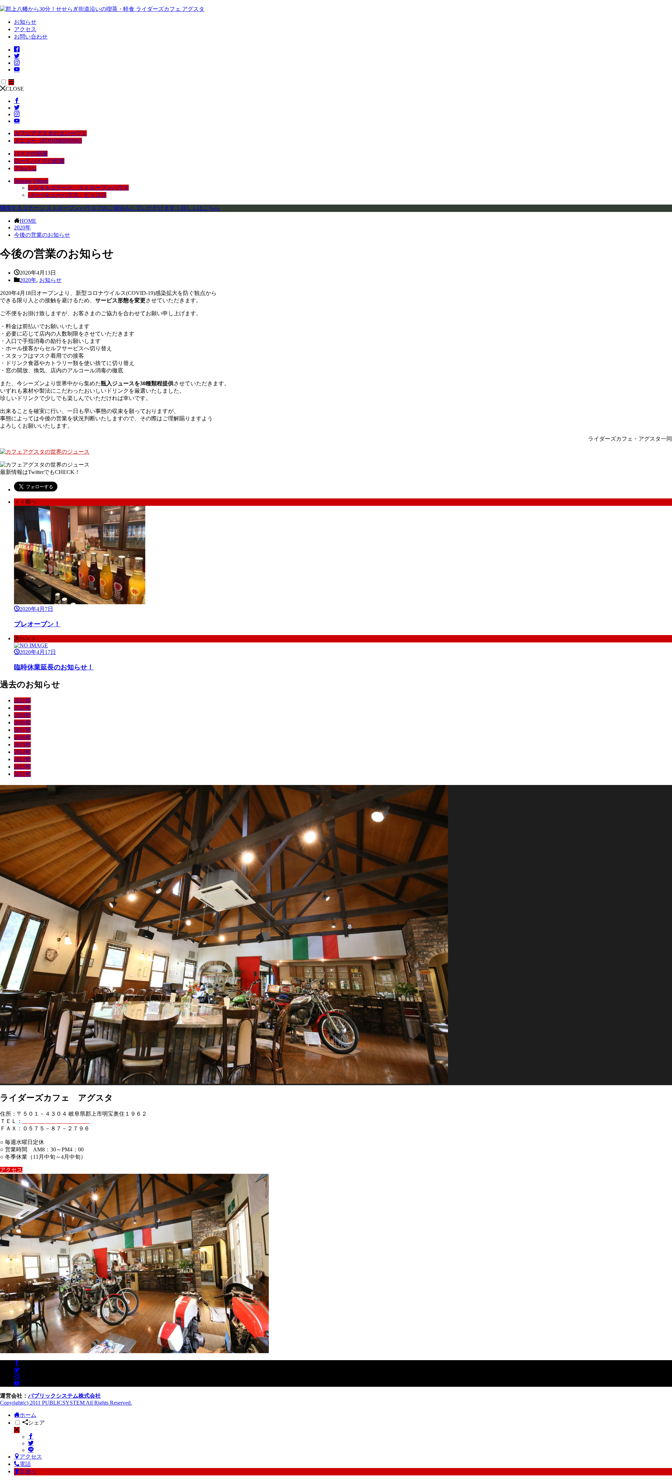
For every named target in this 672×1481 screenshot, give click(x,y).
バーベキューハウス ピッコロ (67, 195)
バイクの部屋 (31, 154)
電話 (25, 1464)
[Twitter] (31, 1443)
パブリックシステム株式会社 (64, 1396)
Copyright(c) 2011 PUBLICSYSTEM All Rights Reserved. (66, 1403)
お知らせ (25, 22)
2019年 (22, 715)
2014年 (22, 752)
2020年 (22, 227)
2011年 (22, 774)
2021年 (22, 700)
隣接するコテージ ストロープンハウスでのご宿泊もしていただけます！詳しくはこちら (110, 208)
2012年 (22, 767)
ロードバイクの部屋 (39, 161)
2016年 (22, 737)
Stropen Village (31, 181)
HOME (28, 221)
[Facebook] (31, 1437)
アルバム (25, 168)
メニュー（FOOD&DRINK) (48, 141)
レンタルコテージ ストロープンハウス (78, 188)
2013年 (22, 759)
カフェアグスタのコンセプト (50, 133)
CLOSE (15, 89)
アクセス (25, 29)
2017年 (22, 730)
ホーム (28, 1415)
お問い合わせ (31, 37)
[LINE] (31, 1450)
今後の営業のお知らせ (42, 235)
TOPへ (28, 1471)
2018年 (22, 722)
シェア (36, 1423)
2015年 (22, 745)
